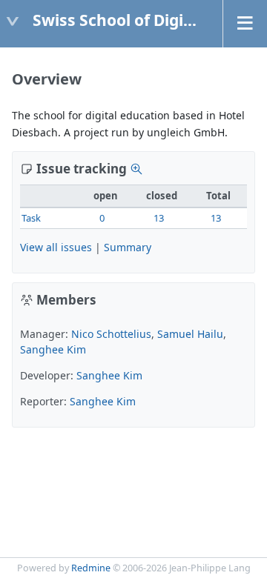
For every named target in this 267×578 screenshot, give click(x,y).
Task (31, 218)
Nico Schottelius (111, 334)
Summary (127, 247)
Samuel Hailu (190, 334)
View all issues (56, 247)
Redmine (91, 568)
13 (159, 218)
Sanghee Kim (53, 349)
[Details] (136, 169)
